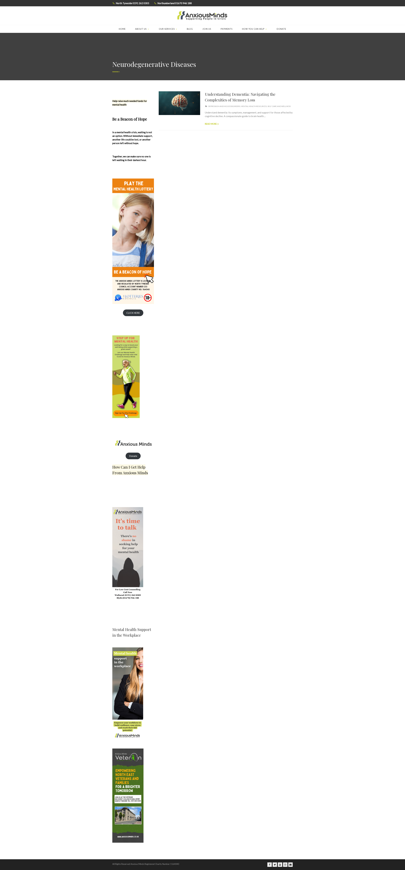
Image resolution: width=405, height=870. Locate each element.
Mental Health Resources (254, 106)
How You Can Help (253, 29)
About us (141, 29)
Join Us (206, 29)
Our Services (167, 29)
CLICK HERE (133, 312)
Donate (281, 29)
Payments (227, 29)
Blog (190, 29)
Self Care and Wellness (279, 106)
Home (122, 29)
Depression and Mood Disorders (224, 106)
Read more (211, 124)
